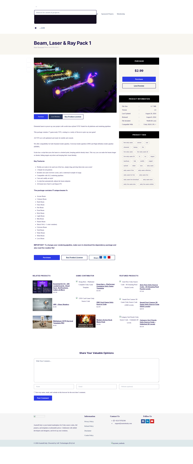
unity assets (150, 165)
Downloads (41, 47)
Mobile (142, 161)
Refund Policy (89, 426)
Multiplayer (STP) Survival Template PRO (63, 322)
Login (43, 28)
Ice (145, 156)
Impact (152, 156)
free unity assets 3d (129, 156)
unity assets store (148, 179)
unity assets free (143, 175)
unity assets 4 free (129, 170)
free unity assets (128, 152)
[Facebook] (143, 421)
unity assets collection (144, 170)
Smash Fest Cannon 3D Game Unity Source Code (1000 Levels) (149, 304)
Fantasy (135, 147)
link (135, 161)
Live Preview (55, 117)
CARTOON (139, 142)
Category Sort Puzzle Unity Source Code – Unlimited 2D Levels (148, 322)
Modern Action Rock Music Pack (104, 321)
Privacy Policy (89, 421)
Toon (141, 165)
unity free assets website (147, 184)
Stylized (126, 165)
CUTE (147, 142)
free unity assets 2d (142, 152)
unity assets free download (131, 179)
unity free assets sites (130, 184)
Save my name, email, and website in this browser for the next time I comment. (61, 392)
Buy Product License (73, 117)
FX (139, 156)
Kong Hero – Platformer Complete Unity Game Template (105, 286)
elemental (126, 147)
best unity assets (128, 142)
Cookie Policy (88, 435)
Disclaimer (87, 431)
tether (134, 165)
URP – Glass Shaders (61, 304)
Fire (143, 147)
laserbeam (126, 161)
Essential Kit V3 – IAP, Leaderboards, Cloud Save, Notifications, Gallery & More (61, 287)
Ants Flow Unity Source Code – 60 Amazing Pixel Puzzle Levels (149, 287)
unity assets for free (129, 175)
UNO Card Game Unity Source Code (104, 303)
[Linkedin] (148, 421)
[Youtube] (152, 421)
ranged (150, 161)
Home (35, 47)
